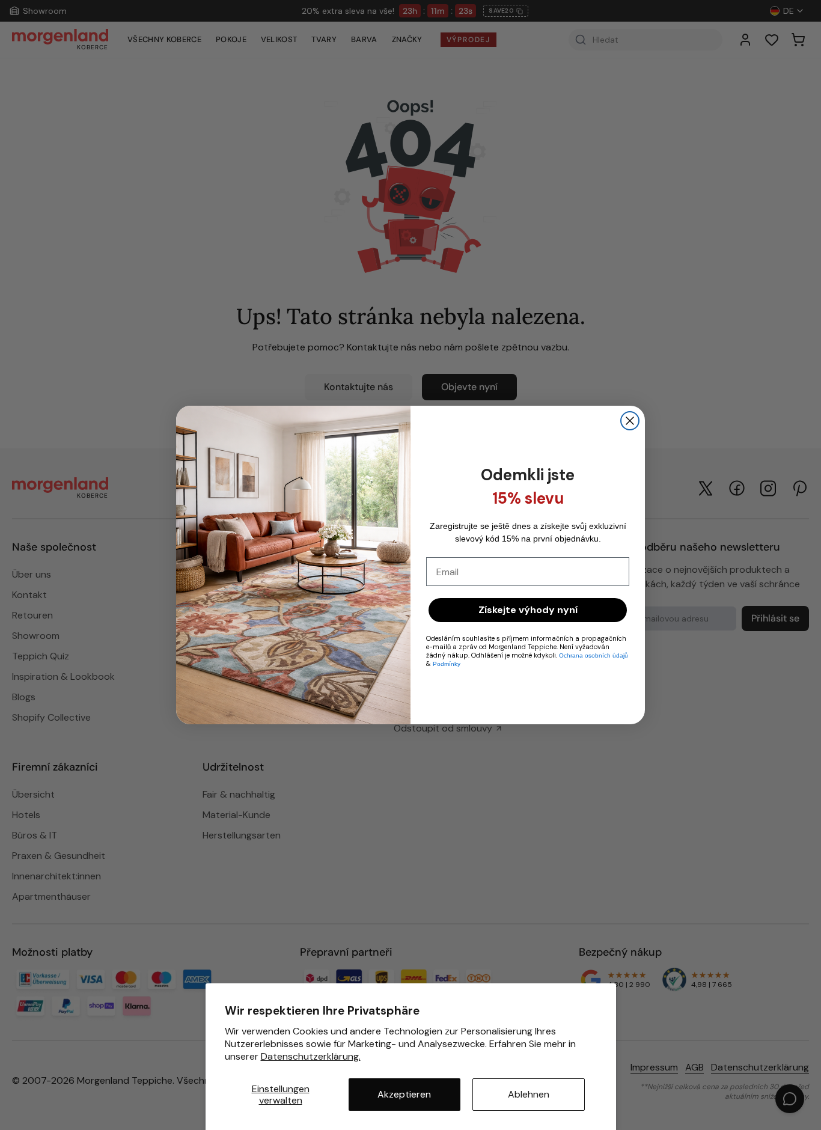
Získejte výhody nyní (528, 609)
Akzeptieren (404, 1094)
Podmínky (446, 664)
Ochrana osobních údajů (593, 655)
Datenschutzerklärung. (311, 1056)
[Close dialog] (630, 421)
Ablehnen (528, 1094)
